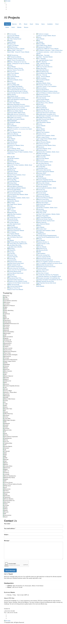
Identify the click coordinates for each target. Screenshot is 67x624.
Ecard (31, 24)
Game (43, 24)
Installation (50, 24)
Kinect (57, 24)
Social (13, 27)
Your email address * (9, 528)
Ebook (25, 24)
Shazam (26, 27)
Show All (7, 24)
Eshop (37, 24)
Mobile (7, 27)
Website (19, 27)
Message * (7, 540)
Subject (6, 534)
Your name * (7, 523)
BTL (20, 24)
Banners (14, 24)
